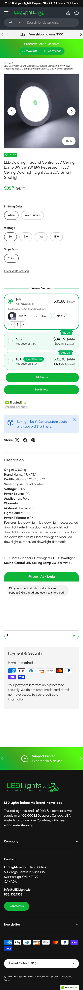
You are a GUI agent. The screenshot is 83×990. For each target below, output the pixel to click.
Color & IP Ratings (16, 271)
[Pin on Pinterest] (33, 440)
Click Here (72, 3)
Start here (44, 426)
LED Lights (11, 558)
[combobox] (41, 22)
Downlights (42, 558)
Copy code (54, 51)
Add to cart (42, 377)
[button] (76, 12)
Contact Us (17, 906)
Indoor (26, 558)
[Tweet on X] (17, 440)
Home (7, 63)
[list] (41, 111)
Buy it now (41, 389)
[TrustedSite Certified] (16, 404)
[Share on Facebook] (25, 440)
